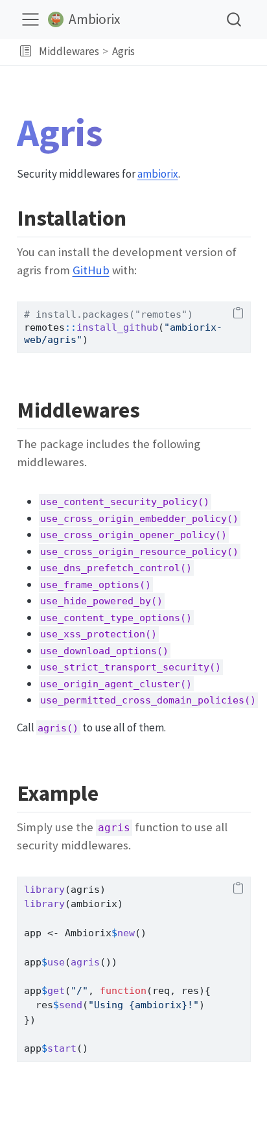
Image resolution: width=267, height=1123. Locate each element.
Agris (123, 51)
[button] (25, 52)
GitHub (91, 270)
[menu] (30, 19)
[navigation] (199, 52)
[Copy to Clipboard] (238, 314)
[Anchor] (141, 216)
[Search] (234, 19)
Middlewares (69, 51)
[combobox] (235, 19)
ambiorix (157, 174)
